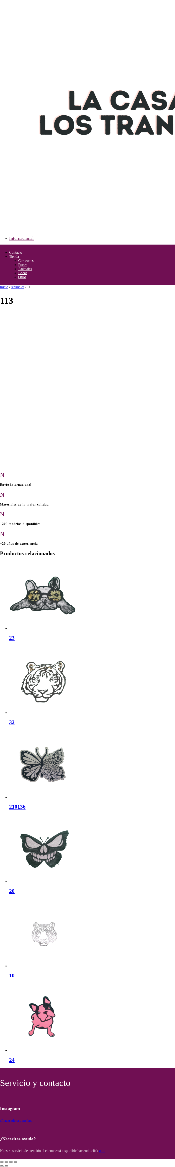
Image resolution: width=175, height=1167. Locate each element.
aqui (102, 1151)
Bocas (22, 273)
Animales (25, 269)
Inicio (4, 287)
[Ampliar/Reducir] (2, 1162)
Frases (22, 265)
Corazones (25, 261)
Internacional (21, 238)
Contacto (15, 252)
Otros (22, 277)
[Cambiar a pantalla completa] (6, 1162)
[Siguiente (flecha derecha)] (6, 1166)
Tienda (14, 256)
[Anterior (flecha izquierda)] (2, 1166)
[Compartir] (11, 1162)
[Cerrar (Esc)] (15, 1162)
